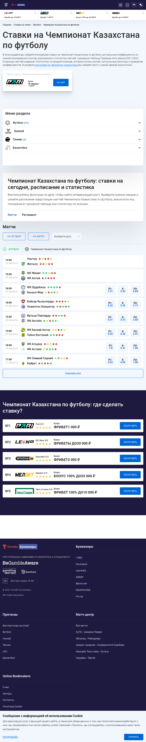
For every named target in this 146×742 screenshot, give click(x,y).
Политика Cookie (12, 706)
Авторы (7, 693)
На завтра (38, 236)
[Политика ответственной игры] (25, 569)
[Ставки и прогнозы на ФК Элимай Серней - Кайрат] (73, 361)
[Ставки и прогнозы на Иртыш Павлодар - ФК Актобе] (73, 318)
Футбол (14, 249)
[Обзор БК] (20, 15)
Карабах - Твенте (85, 657)
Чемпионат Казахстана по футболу (51, 249)
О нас (6, 687)
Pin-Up (79, 596)
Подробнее (10, 737)
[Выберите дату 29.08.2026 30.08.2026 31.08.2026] (67, 236)
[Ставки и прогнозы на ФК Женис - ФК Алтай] (73, 276)
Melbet (79, 577)
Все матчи (82, 625)
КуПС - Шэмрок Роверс (89, 632)
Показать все (73, 373)
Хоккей (19, 131)
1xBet (79, 557)
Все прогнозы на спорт (16, 625)
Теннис (7, 645)
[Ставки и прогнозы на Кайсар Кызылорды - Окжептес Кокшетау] (73, 304)
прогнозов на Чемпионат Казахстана (56, 65)
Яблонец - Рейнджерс (88, 638)
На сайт (61, 82)
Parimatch (81, 564)
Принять (134, 737)
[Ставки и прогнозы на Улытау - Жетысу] (73, 261)
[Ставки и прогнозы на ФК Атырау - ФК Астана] (73, 347)
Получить (130, 425)
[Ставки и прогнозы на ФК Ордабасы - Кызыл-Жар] (73, 290)
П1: (110, 290)
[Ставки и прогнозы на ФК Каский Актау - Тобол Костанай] (73, 332)
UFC (5, 651)
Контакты (8, 700)
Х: (122, 290)
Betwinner (81, 583)
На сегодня (14, 236)
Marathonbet (83, 589)
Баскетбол (20, 147)
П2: (135, 290)
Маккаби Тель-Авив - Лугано (92, 651)
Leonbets (81, 570)
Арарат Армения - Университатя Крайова (100, 645)
